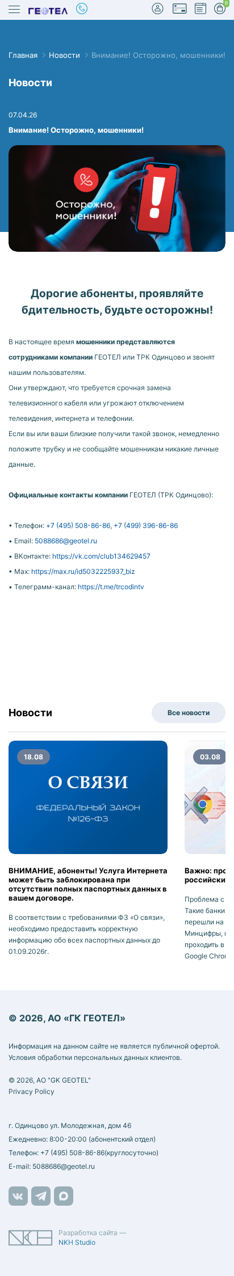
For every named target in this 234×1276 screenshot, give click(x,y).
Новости (64, 55)
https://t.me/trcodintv (111, 586)
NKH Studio (76, 1242)
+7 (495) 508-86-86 (78, 525)
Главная (23, 55)
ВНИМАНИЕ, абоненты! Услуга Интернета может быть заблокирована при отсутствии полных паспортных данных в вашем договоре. (88, 884)
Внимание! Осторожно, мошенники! (158, 55)
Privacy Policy (32, 1091)
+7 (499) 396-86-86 (146, 525)
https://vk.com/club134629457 (101, 556)
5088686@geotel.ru (66, 540)
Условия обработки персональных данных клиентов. (95, 1057)
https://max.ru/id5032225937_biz (83, 571)
